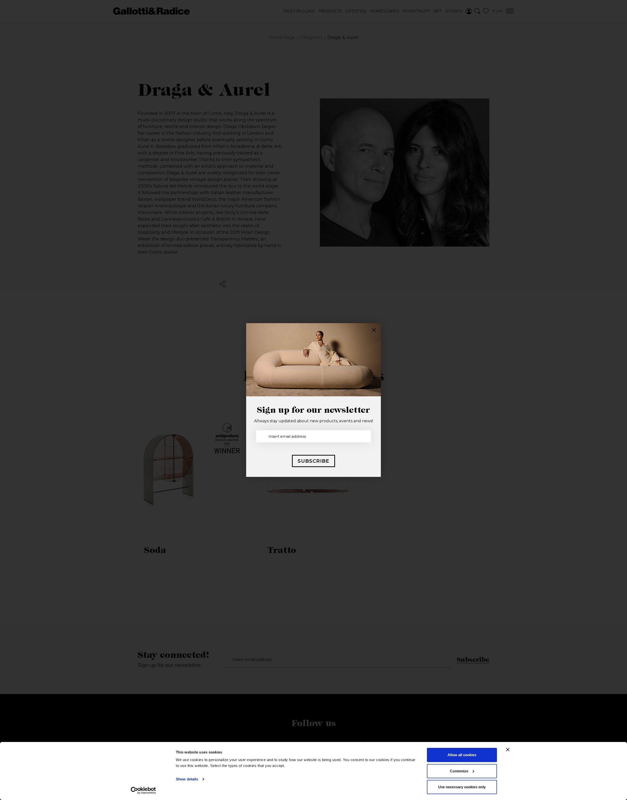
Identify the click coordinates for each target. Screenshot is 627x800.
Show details (187, 779)
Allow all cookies (461, 755)
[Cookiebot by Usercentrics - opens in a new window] (143, 790)
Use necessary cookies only (462, 787)
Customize (459, 771)
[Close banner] (507, 749)
